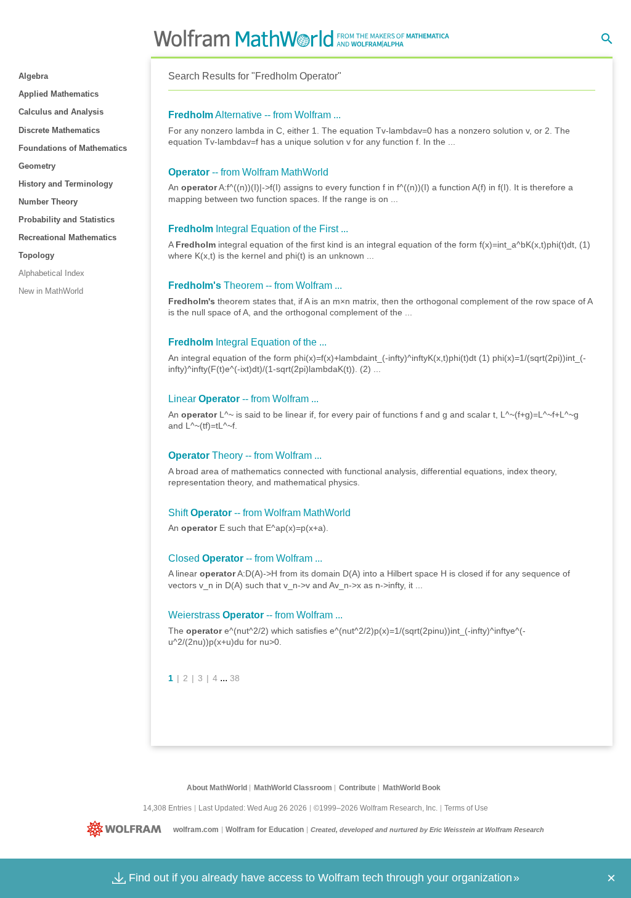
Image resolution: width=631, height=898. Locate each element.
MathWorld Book (412, 787)
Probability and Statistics (66, 219)
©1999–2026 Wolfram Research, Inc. (376, 808)
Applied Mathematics (58, 94)
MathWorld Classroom (293, 787)
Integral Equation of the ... (247, 342)
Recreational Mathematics (67, 237)
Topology (36, 255)
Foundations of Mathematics (72, 148)
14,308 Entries (167, 808)
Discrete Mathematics (59, 130)
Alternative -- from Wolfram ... (254, 115)
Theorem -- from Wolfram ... (255, 285)
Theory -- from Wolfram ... (245, 455)
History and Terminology (65, 183)
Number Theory (48, 201)
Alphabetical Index (51, 273)
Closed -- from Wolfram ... (245, 558)
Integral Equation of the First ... (258, 229)
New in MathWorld (50, 291)
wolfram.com (196, 829)
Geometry (36, 166)
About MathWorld (217, 787)
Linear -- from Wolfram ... (243, 399)
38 (235, 678)
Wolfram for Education (265, 829)
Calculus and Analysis (61, 111)
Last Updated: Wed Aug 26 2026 (252, 808)
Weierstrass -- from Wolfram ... (255, 615)
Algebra (33, 76)
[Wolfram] (126, 829)
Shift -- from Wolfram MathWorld (259, 513)
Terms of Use (466, 808)
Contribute (357, 787)
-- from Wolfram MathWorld (248, 172)
